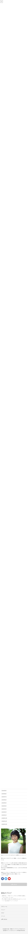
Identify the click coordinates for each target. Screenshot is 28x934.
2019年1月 (4, 815)
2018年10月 (4, 824)
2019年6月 (4, 799)
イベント (3, 916)
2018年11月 (4, 821)
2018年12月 (4, 818)
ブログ (2, 912)
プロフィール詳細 (4, 875)
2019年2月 (4, 812)
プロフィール (4, 906)
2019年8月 (4, 793)
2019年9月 (4, 790)
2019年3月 (4, 809)
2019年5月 (4, 803)
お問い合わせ (4, 919)
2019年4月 (4, 806)
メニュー (3, 909)
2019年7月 (4, 796)
